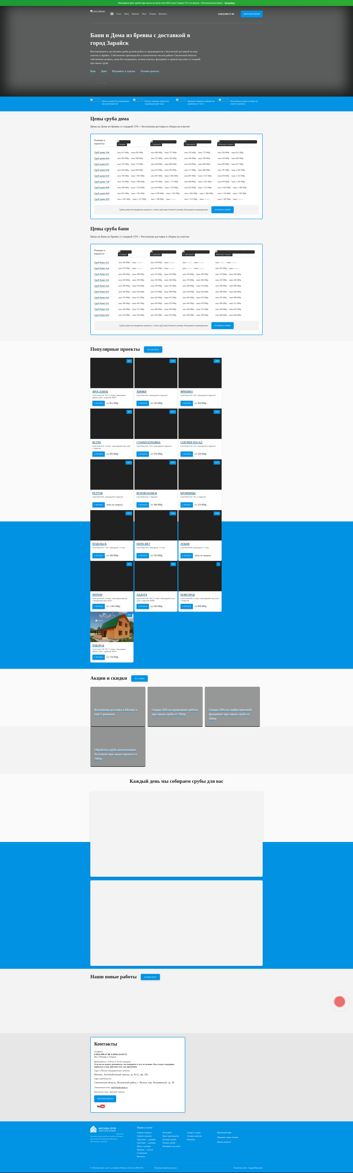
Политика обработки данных (165, 1168)
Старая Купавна (149, 442)
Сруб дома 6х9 (101, 176)
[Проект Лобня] (200, 525)
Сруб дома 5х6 (101, 152)
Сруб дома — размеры (146, 1140)
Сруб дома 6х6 (101, 158)
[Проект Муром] (111, 576)
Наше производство (170, 1136)
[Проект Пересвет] (156, 525)
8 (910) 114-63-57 (119, 1054)
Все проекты (153, 350)
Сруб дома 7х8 (101, 181)
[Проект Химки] (156, 373)
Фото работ (167, 1133)
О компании (142, 1153)
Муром (97, 595)
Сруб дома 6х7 (101, 164)
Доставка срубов (169, 1140)
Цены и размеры (144, 1146)
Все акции (139, 679)
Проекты (135, 14)
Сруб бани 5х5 (101, 303)
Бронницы (188, 493)
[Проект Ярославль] (111, 373)
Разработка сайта (240, 1168)
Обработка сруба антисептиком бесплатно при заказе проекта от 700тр (115, 754)
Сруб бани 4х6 (101, 297)
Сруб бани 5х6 (101, 309)
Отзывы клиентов (194, 1136)
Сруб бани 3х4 (101, 268)
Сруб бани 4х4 (101, 286)
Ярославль (100, 391)
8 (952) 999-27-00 (226, 14)
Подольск (99, 544)
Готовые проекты (150, 71)
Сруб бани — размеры (146, 1143)
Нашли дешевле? (224, 1142)
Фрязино (186, 391)
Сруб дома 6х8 (101, 170)
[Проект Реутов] (111, 474)
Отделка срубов (168, 1143)
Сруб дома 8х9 (101, 193)
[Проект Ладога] (156, 576)
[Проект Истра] (111, 424)
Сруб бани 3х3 (101, 262)
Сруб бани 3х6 (101, 280)
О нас (119, 14)
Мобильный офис (224, 1133)
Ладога (142, 595)
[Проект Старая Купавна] (156, 424)
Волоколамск (147, 493)
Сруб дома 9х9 (101, 199)
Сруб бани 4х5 (101, 291)
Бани (93, 71)
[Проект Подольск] (111, 525)
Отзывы (152, 14)
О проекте (98, 403)
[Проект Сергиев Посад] (200, 424)
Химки (141, 391)
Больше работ (150, 977)
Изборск (98, 645)
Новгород (187, 595)
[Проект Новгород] (200, 576)
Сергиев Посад (191, 442)
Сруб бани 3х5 (101, 274)
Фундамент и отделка (123, 71)
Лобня (184, 544)
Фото (144, 14)
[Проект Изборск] (111, 627)
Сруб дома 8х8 (101, 187)
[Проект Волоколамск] (156, 474)
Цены (126, 14)
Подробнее (230, 3)
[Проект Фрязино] (200, 373)
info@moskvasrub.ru (119, 1087)
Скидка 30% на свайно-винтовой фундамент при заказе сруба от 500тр (230, 714)
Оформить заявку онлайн (227, 1137)
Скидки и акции (194, 1133)
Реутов (97, 493)
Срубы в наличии (144, 1136)
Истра (96, 442)
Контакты (163, 14)
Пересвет (143, 544)
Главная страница (144, 1133)
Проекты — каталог (145, 1150)
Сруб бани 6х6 (101, 315)
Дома (104, 71)
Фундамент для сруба (171, 1146)
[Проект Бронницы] (200, 474)
